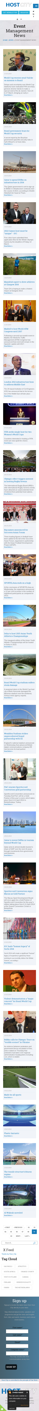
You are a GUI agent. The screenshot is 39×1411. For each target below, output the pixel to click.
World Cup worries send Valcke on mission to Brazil (18, 79)
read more (12, 1408)
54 (5, 1232)
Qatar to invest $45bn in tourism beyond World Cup (19, 841)
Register (24, 12)
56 (17, 1232)
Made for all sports (12, 1094)
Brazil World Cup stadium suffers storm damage (19, 683)
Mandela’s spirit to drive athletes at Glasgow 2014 (19, 283)
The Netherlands (22, 1287)
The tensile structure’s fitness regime (18, 1173)
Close (27, 1392)
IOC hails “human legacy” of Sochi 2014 (17, 947)
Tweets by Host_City (9, 1254)
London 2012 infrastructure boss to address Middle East (19, 383)
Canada (25, 1277)
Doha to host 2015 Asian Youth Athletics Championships (18, 634)
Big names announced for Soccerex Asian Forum (16, 531)
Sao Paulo (8, 1266)
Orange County (27, 1272)
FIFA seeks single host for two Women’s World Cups (18, 433)
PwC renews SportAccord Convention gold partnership (17, 788)
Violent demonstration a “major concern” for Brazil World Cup (18, 1000)
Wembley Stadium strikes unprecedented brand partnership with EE (16, 736)
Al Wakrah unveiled (13, 1212)
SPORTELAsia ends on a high (17, 583)
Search (34, 1243)
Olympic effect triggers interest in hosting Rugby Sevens (18, 480)
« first (7, 1227)
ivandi (6, 1287)
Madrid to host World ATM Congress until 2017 (16, 330)
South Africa (9, 1272)
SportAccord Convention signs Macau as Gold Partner (18, 892)
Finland (7, 1282)
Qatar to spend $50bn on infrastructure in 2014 (15, 181)
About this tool (24, 1405)
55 (11, 1232)
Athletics (22, 1266)
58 (28, 1232)
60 (11, 1236)
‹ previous (18, 1227)
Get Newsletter (10, 12)
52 (29, 1227)
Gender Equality (23, 1282)
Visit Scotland (10, 1277)
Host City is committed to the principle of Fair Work (19, 1380)
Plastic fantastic (11, 1133)
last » (27, 1236)
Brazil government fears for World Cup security (16, 132)
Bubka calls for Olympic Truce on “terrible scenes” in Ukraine (19, 1040)
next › (18, 1236)
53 (34, 1227)
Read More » (8, 95)
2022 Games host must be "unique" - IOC (16, 232)
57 (22, 1232)
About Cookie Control (10, 1392)
